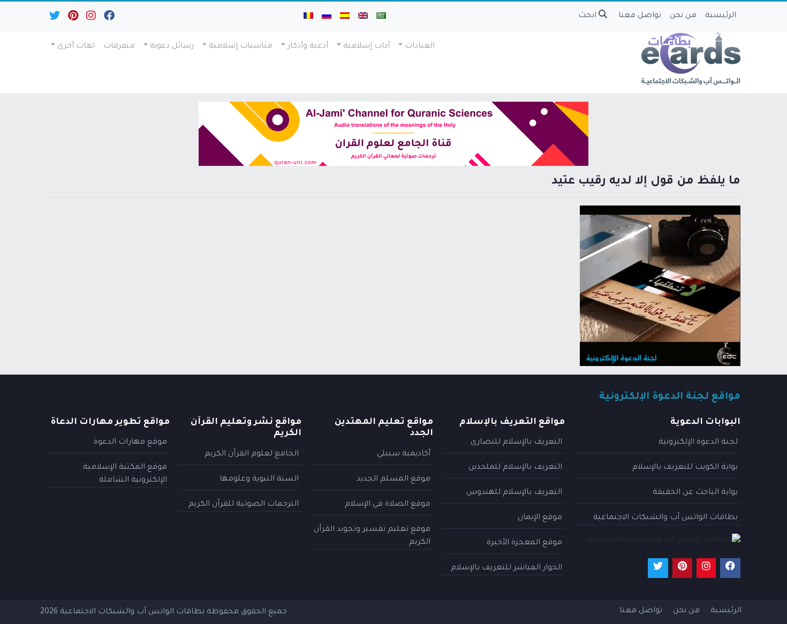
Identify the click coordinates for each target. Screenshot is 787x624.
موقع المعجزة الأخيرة (524, 543)
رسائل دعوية (172, 46)
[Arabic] (381, 16)
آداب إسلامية (366, 46)
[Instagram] (90, 18)
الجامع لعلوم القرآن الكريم (252, 454)
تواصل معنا (639, 16)
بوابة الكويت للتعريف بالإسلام (685, 467)
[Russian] (326, 16)
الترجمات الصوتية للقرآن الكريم (243, 504)
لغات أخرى (76, 46)
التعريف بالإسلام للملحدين (515, 467)
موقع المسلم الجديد (393, 479)
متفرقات (119, 46)
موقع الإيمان (540, 518)
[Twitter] (54, 18)
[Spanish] (345, 16)
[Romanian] (308, 16)
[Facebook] (108, 18)
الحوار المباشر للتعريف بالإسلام (506, 568)
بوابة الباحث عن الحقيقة (695, 493)
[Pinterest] (72, 18)
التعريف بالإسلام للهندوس (514, 493)
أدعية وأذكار (307, 46)
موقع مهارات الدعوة (130, 442)
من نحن (683, 16)
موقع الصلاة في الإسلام (387, 504)
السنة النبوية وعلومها (259, 479)
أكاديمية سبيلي (403, 454)
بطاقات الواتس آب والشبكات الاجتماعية (665, 518)
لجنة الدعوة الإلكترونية (698, 442)
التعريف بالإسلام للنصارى (516, 442)
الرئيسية (720, 16)
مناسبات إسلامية (241, 46)
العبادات (420, 46)
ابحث (588, 16)
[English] (363, 16)
